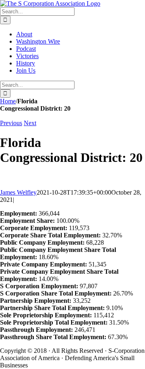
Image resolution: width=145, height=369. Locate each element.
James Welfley (18, 192)
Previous (11, 123)
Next (30, 123)
